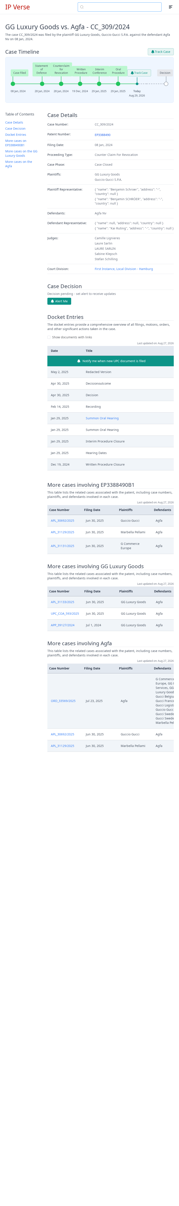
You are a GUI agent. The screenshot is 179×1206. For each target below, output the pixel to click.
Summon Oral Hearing (102, 418)
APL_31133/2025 (62, 602)
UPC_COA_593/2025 (65, 613)
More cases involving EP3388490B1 (91, 484)
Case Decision (15, 128)
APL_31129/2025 (62, 532)
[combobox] (120, 7)
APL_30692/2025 (62, 520)
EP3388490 (102, 135)
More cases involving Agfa (79, 643)
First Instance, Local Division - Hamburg (124, 269)
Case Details (14, 122)
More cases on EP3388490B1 (15, 143)
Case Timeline (22, 51)
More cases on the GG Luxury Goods (21, 153)
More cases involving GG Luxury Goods (95, 566)
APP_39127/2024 (62, 625)
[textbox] (122, 7)
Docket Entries (15, 134)
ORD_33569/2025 (63, 701)
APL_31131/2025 (62, 546)
